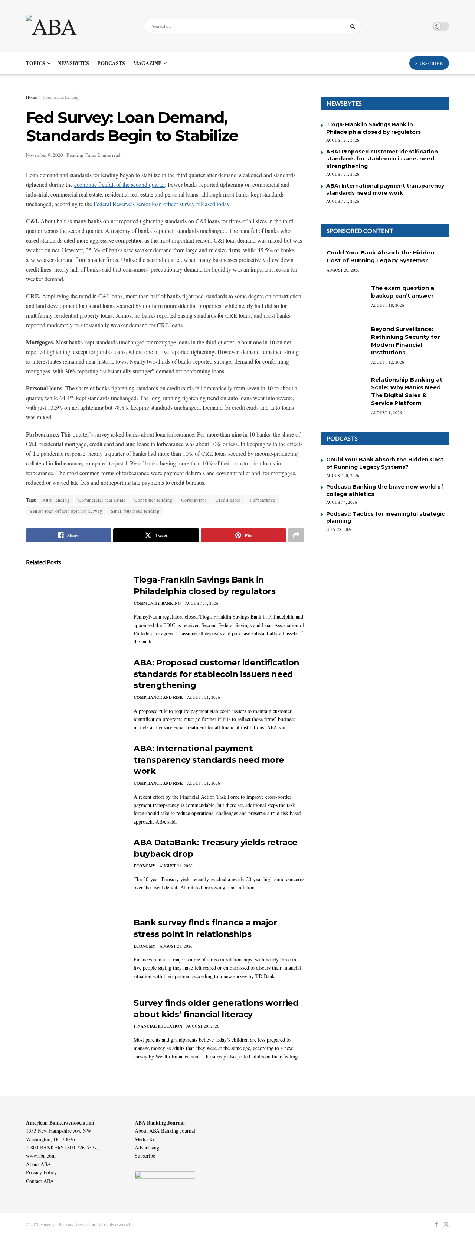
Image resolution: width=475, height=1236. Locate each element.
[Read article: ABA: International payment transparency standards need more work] (74, 777)
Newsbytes (73, 63)
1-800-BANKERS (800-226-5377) (62, 1147)
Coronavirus (194, 500)
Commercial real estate (102, 500)
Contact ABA (40, 1180)
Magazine (147, 63)
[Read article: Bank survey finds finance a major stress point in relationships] (74, 951)
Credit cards (228, 500)
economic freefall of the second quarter (119, 184)
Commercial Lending (61, 97)
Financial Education (158, 1026)
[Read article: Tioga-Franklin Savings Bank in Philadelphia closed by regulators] (74, 608)
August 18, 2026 (387, 305)
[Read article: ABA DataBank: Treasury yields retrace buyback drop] (74, 871)
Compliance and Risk (158, 697)
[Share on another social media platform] (296, 535)
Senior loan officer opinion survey (66, 511)
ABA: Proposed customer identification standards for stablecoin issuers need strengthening (216, 674)
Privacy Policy (41, 1172)
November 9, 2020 (44, 155)
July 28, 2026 (339, 529)
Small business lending (135, 511)
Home (31, 97)
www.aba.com (41, 1155)
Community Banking (157, 603)
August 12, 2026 (387, 362)
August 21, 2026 (201, 603)
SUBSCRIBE (429, 63)
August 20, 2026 (202, 1026)
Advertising (147, 1147)
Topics (35, 63)
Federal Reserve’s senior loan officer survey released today (161, 204)
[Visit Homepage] (78, 26)
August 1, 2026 (386, 412)
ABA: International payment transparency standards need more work (209, 759)
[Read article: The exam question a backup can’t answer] (343, 300)
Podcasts (111, 63)
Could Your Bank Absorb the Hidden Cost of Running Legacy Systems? (384, 463)
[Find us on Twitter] (446, 1224)
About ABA (38, 1164)
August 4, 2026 (341, 502)
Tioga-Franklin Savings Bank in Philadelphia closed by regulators (373, 128)
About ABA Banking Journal (165, 1130)
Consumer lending (153, 500)
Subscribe (145, 1155)
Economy (144, 866)
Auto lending (56, 500)
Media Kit (145, 1139)
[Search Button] (354, 26)
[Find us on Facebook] (436, 1224)
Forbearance (262, 500)
